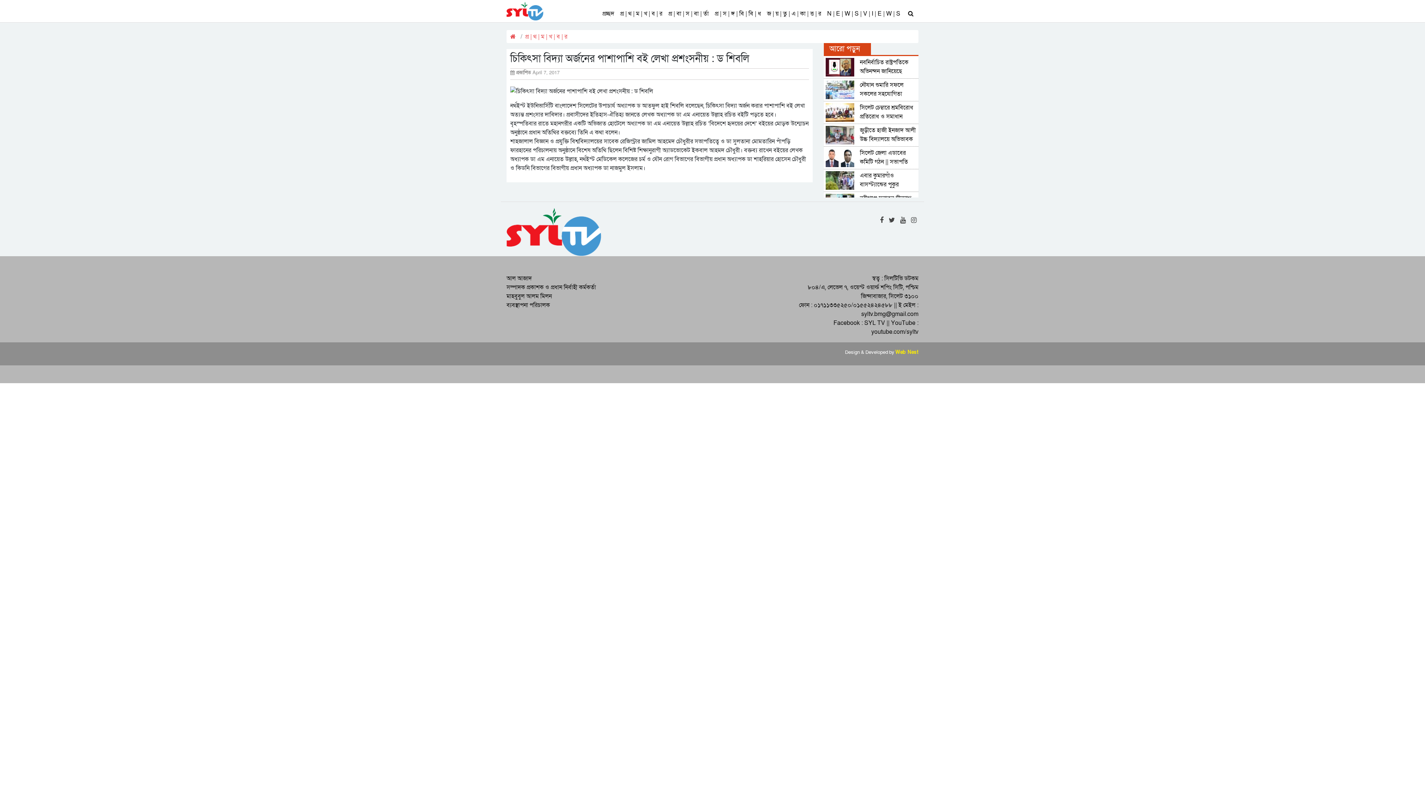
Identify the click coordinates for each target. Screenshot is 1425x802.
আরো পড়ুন (844, 49)
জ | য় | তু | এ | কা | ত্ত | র (794, 14)
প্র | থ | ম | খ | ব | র (641, 14)
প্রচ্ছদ (608, 14)
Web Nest (906, 352)
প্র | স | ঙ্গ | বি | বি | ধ (738, 14)
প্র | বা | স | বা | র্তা (688, 14)
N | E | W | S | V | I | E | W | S (863, 14)
